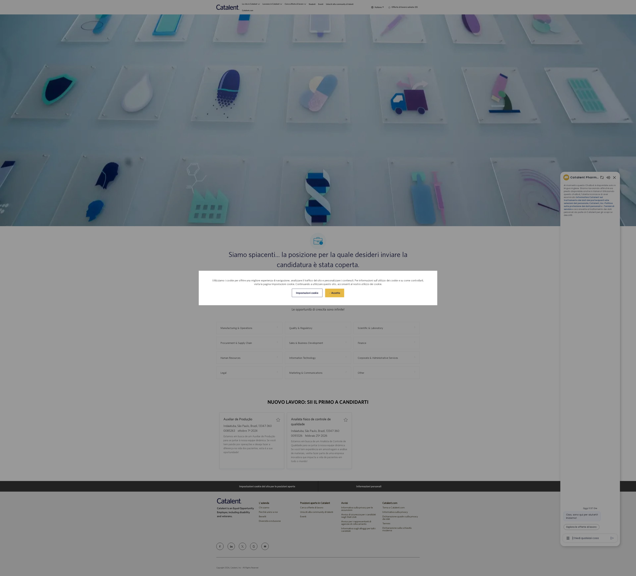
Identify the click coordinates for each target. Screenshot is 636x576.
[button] (307, 293)
